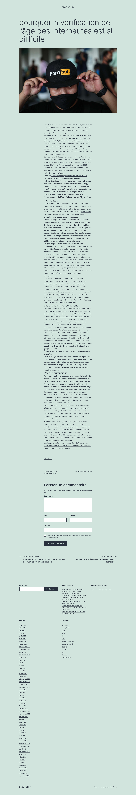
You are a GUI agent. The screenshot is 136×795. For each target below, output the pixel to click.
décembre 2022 (24, 743)
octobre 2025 (23, 652)
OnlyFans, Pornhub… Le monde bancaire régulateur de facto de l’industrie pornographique (68, 273)
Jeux (63, 638)
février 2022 (23, 768)
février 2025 (23, 674)
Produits (64, 649)
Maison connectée (68, 641)
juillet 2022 (22, 757)
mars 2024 (22, 703)
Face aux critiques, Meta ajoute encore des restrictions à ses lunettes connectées (74, 607)
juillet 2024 (23, 692)
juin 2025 (22, 663)
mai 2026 (22, 633)
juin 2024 (22, 695)
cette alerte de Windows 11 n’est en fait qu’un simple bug (73, 602)
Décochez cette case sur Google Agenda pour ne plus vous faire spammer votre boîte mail (72, 591)
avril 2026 (22, 636)
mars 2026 (22, 638)
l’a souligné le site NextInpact (71, 316)
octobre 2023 (23, 717)
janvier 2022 (23, 770)
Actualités (65, 625)
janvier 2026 (23, 644)
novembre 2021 (24, 776)
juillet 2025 (22, 660)
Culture (64, 636)
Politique (89, 471)
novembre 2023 (24, 714)
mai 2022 (22, 762)
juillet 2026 (22, 628)
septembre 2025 (24, 655)
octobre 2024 (23, 684)
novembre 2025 (24, 649)
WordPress (113, 787)
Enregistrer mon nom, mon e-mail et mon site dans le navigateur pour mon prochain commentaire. (69, 537)
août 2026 (22, 625)
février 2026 (23, 641)
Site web (47, 526)
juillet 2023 (22, 725)
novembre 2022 (24, 746)
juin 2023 (22, 727)
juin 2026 (22, 630)
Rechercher (23, 585)
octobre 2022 (23, 749)
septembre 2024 (24, 687)
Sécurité (64, 655)
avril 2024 (22, 700)
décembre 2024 (24, 679)
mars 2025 (22, 671)
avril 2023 (22, 733)
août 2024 (22, 690)
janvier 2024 (23, 708)
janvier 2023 (23, 741)
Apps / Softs (66, 628)
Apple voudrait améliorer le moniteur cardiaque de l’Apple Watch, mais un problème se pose (74, 597)
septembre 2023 (24, 719)
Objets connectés (67, 644)
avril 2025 (22, 668)
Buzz (63, 633)
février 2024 (23, 706)
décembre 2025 (24, 647)
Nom (46, 516)
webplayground (51, 473)
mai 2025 (22, 665)
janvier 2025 (23, 676)
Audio (63, 630)
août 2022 (22, 754)
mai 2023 (22, 730)
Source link (48, 459)
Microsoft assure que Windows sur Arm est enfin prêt (73, 612)
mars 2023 (22, 735)
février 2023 (23, 738)
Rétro (63, 652)
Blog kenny (68, 7)
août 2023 (22, 722)
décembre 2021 (24, 773)
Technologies (66, 657)
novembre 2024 (24, 682)
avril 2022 (22, 765)
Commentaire (49, 496)
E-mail (72, 516)
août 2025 (22, 657)
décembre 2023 (24, 711)
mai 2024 (22, 698)
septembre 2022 (24, 751)
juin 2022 (22, 760)
